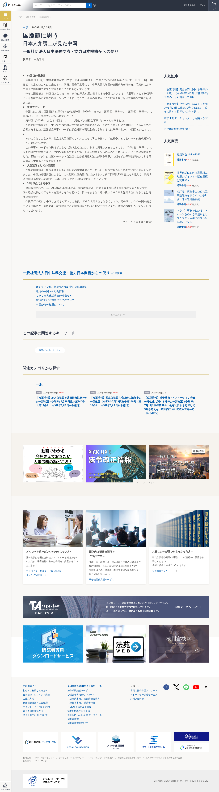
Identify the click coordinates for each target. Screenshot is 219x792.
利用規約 (27, 758)
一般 (25, 27)
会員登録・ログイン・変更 (36, 694)
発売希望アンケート (162, 571)
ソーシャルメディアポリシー (71, 758)
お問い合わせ (137, 698)
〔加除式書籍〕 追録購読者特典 (83, 698)
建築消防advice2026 (188, 154)
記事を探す (30, 17)
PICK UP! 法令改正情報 (79, 707)
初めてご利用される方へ (35, 690)
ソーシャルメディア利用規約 (100, 758)
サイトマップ (41, 761)
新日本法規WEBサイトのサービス (84, 686)
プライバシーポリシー (44, 758)
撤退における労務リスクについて (55, 300)
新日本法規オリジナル (50, 350)
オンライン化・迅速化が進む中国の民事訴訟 (61, 286)
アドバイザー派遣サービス (143, 694)
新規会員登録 (189, 5)
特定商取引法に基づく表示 (129, 758)
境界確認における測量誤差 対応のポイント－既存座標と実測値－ (193, 176)
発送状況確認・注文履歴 (35, 702)
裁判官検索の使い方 (77, 723)
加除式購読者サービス (78, 690)
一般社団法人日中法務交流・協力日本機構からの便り (72, 273)
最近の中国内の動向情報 (50, 291)
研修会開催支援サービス (101, 579)
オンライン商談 (34, 575)
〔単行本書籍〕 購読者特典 (81, 702)
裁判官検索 (73, 719)
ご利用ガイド (29, 686)
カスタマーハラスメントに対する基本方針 (163, 758)
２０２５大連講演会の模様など (54, 295)
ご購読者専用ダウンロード (80, 694)
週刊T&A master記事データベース (84, 715)
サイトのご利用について (35, 715)
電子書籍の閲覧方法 (33, 711)
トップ (19, 17)
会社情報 (27, 761)
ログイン (201, 5)
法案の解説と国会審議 (78, 711)
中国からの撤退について (50, 304)
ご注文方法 (28, 698)
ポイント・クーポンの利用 (36, 707)
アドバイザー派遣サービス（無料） (44, 571)
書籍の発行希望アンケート (143, 690)
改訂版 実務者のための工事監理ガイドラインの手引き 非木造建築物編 (192, 195)
